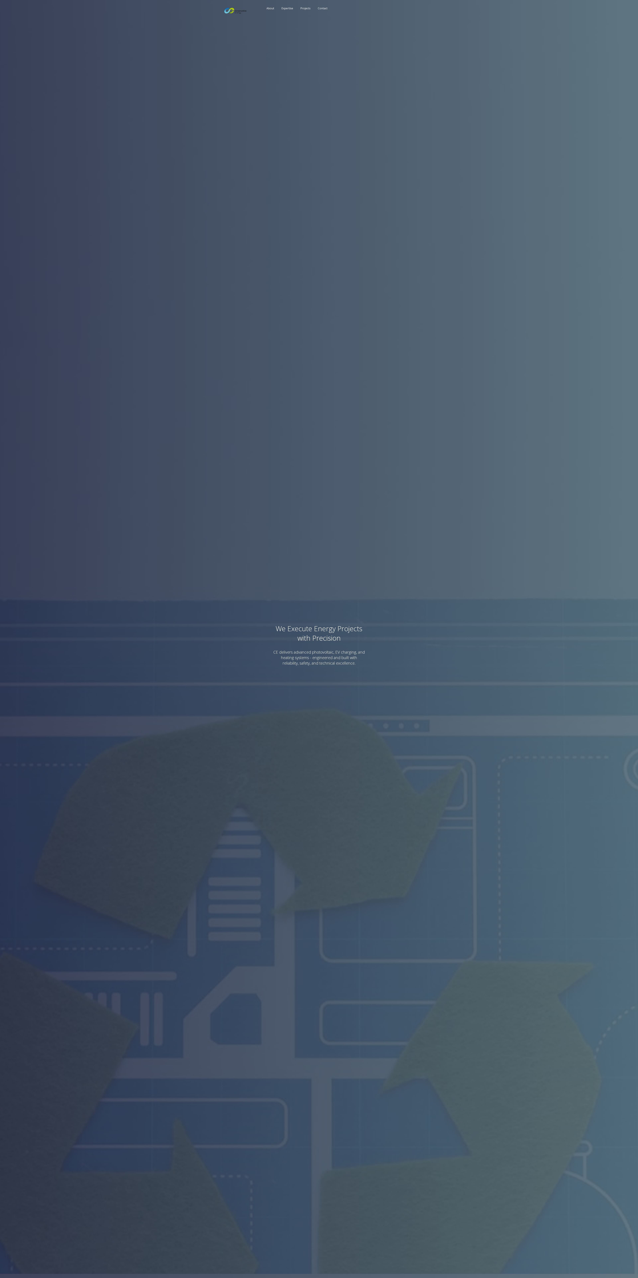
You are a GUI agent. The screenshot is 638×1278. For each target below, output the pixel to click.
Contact (322, 8)
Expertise (287, 8)
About (270, 8)
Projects (305, 8)
